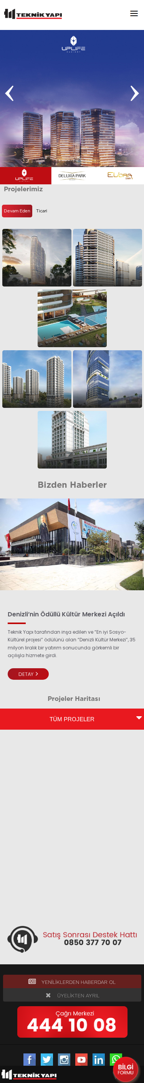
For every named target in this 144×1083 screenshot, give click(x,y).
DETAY (26, 674)
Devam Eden (17, 211)
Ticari (41, 211)
